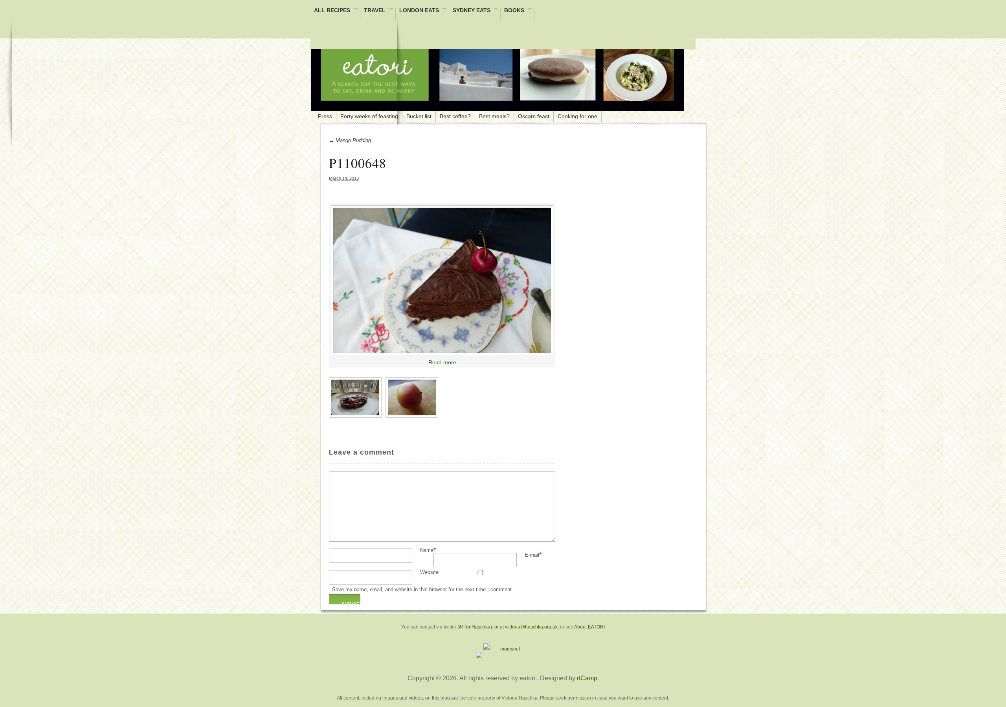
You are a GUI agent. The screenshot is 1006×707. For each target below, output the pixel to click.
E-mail (532, 555)
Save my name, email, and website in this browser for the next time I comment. (422, 589)
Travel (375, 10)
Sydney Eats (471, 10)
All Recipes (332, 10)
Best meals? (494, 116)
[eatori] (497, 74)
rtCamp (587, 678)
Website (429, 572)
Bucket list (418, 116)
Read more (442, 362)
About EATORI (589, 627)
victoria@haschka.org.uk (531, 627)
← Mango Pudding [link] (350, 140)
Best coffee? (455, 116)
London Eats (419, 10)
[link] (442, 280)
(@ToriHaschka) (474, 627)
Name (426, 550)
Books (514, 10)
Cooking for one (577, 116)
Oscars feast (533, 116)
